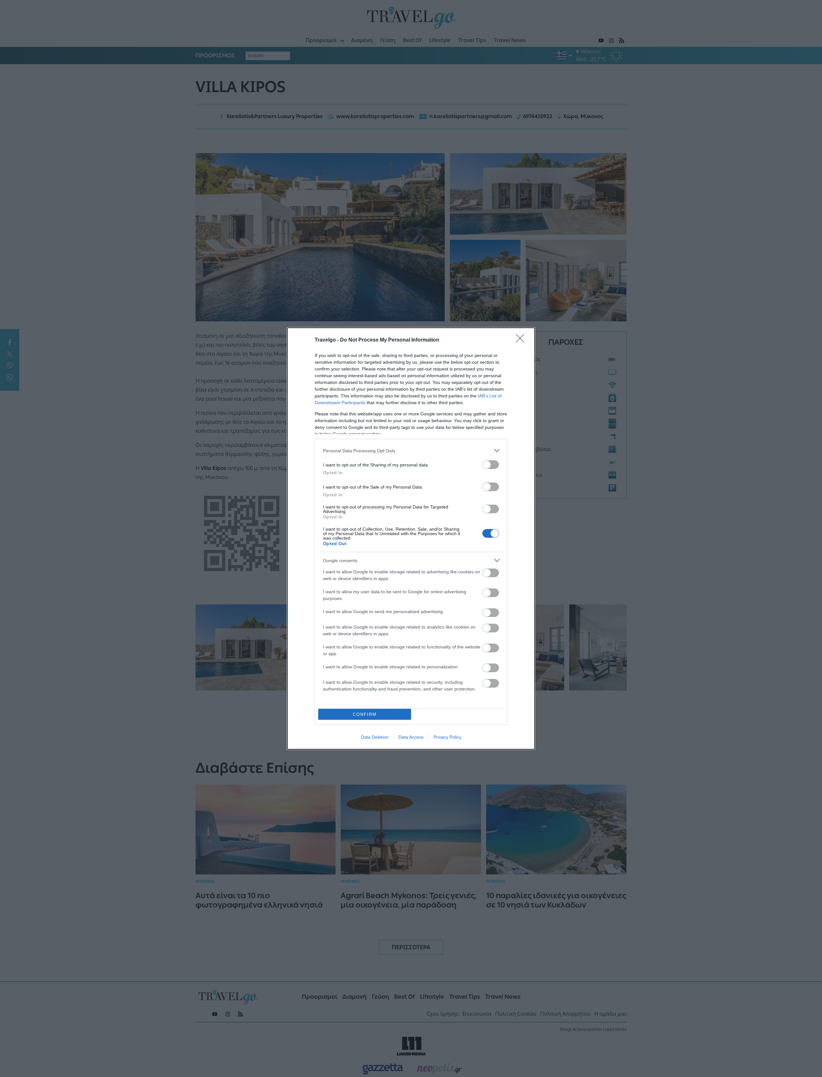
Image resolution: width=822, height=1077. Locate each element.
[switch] (490, 464)
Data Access (411, 737)
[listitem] (411, 450)
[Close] (522, 340)
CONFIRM (365, 714)
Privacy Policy (447, 737)
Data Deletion (375, 737)
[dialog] (411, 538)
